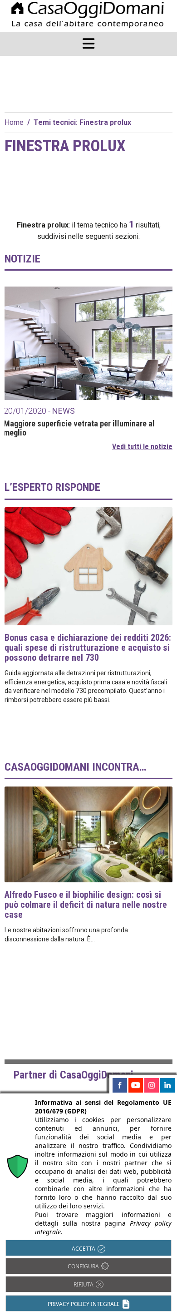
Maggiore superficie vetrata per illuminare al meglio (79, 428)
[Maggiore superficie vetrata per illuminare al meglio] (88, 343)
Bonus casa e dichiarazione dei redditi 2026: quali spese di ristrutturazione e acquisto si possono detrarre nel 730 (88, 647)
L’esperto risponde (52, 487)
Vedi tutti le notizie (142, 446)
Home (14, 122)
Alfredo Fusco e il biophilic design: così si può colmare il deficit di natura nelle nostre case (86, 904)
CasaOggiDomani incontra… (75, 767)
